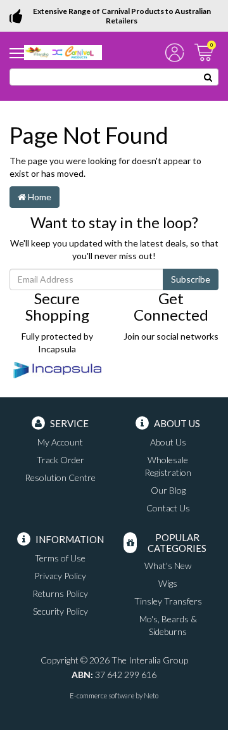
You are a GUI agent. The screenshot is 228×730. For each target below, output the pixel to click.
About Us (168, 442)
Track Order (60, 459)
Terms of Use (60, 558)
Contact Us (168, 508)
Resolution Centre (60, 477)
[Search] (208, 77)
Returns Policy (60, 593)
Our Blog (168, 490)
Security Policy (60, 611)
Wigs (167, 583)
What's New (167, 565)
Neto (151, 695)
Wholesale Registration (167, 466)
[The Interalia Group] (63, 51)
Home (38, 196)
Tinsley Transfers (168, 601)
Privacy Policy (60, 575)
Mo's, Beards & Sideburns (168, 625)
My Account (60, 442)
